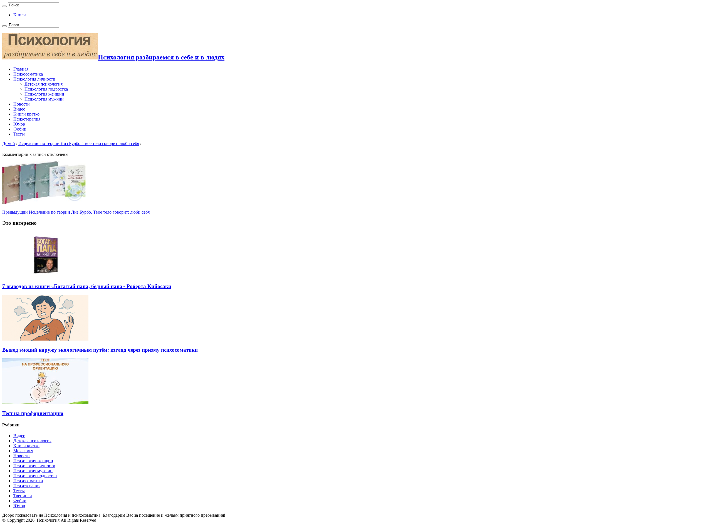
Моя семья (23, 450)
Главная (20, 69)
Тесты (19, 134)
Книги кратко (26, 114)
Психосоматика (28, 74)
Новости (21, 104)
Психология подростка (46, 89)
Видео (19, 109)
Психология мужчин (44, 99)
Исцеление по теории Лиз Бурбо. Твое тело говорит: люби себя (78, 143)
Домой (8, 143)
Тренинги (22, 495)
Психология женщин (44, 94)
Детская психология (43, 84)
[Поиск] (4, 6)
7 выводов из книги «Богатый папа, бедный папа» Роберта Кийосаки (86, 286)
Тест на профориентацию (32, 413)
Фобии (19, 129)
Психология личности (34, 79)
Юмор (19, 124)
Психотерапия (26, 119)
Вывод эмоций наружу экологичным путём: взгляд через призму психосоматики (100, 350)
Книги (19, 14)
